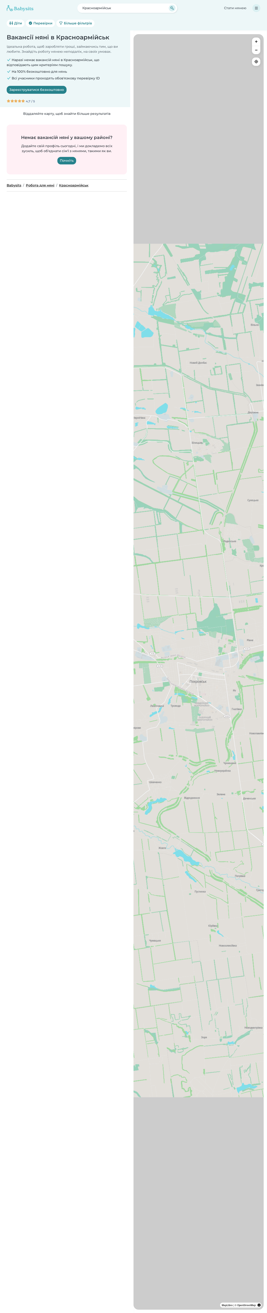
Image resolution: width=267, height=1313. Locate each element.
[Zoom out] (256, 50)
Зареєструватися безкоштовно (36, 90)
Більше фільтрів (77, 23)
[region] (199, 672)
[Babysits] (20, 8)
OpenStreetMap (246, 1305)
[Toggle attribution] (259, 1305)
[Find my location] (256, 62)
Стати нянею (235, 8)
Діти (17, 23)
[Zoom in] (256, 42)
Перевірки (42, 23)
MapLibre (227, 1305)
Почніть (67, 161)
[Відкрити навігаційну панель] (256, 8)
